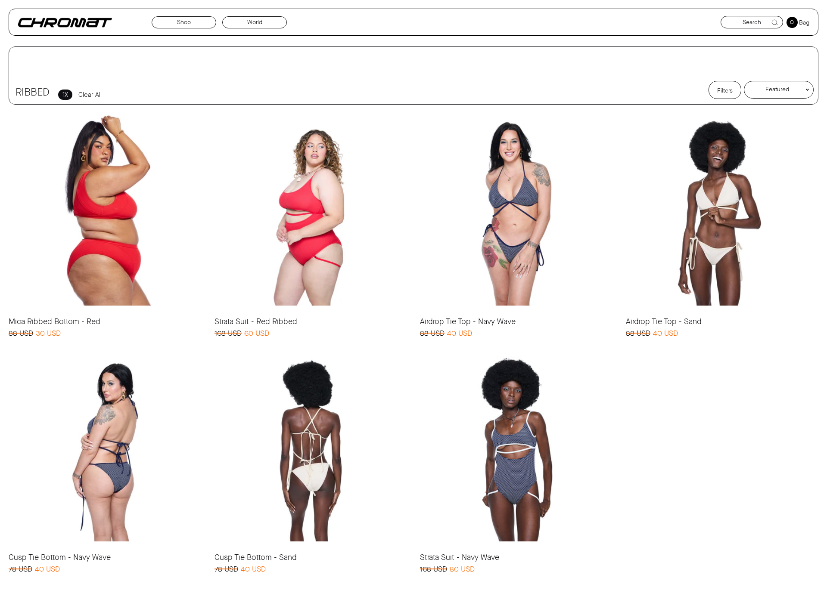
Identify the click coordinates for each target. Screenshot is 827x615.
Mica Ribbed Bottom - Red (54, 321)
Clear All (90, 94)
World (254, 22)
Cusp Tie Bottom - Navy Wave (60, 557)
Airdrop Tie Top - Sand (664, 321)
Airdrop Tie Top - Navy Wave (468, 321)
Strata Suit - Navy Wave (459, 557)
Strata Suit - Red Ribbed (256, 321)
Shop (184, 22)
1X (65, 94)
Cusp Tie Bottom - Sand (256, 557)
